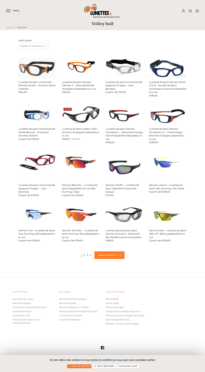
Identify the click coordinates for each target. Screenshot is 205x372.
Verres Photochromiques (73, 299)
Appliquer (25, 40)
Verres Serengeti (115, 307)
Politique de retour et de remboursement (26, 321)
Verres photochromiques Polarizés (78, 311)
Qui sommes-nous (22, 299)
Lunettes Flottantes (70, 319)
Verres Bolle (112, 299)
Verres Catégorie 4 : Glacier (74, 307)
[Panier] (197, 11)
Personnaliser (128, 366)
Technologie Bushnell (117, 319)
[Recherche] (190, 11)
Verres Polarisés (67, 303)
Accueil (9, 27)
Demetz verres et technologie (122, 323)
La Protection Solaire (70, 315)
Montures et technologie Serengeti (125, 315)
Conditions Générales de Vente (29, 307)
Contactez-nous (21, 315)
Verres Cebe (112, 303)
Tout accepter (80, 366)
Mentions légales (21, 303)
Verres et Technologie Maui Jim (123, 311)
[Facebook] (102, 347)
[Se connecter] (183, 11)
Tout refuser (105, 366)
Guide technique (21, 311)
